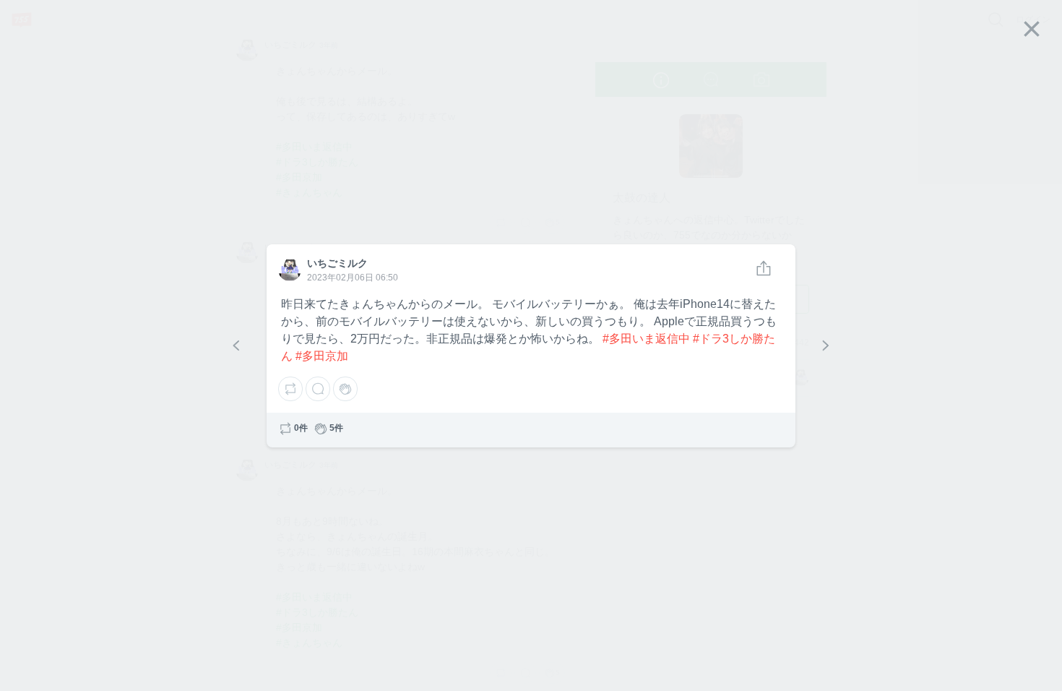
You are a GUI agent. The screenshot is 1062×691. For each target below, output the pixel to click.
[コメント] (318, 389)
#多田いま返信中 (646, 338)
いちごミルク (289, 268)
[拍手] (345, 389)
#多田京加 (321, 356)
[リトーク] (290, 389)
